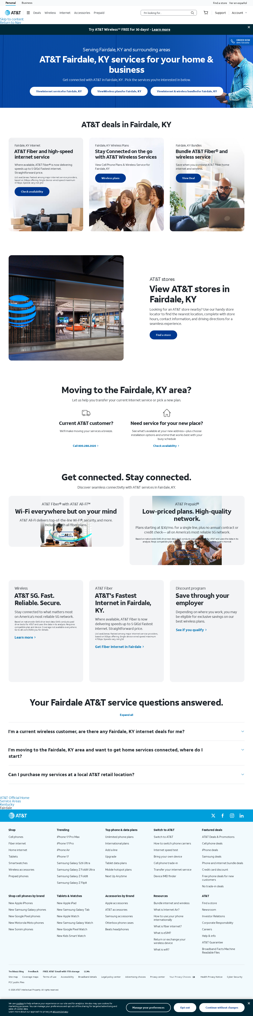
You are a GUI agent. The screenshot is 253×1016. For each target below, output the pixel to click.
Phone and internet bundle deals (222, 863)
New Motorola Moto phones (26, 923)
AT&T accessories (116, 909)
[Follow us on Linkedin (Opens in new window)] (241, 815)
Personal (11, 2)
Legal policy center (111, 976)
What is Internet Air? (166, 909)
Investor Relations (213, 916)
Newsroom (209, 909)
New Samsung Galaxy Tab (73, 909)
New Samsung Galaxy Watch (75, 923)
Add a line (111, 850)
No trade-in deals (213, 886)
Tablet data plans (116, 863)
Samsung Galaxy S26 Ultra (73, 863)
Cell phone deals (212, 843)
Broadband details (87, 976)
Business (27, 2)
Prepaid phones (18, 876)
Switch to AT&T (163, 837)
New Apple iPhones (21, 903)
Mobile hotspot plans (118, 869)
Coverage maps (30, 976)
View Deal (188, 178)
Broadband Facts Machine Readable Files (218, 950)
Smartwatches (18, 863)
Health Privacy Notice (211, 976)
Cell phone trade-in (166, 863)
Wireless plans (119, 91)
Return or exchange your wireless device (170, 941)
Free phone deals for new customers (218, 877)
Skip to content (12, 19)
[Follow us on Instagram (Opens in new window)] (232, 815)
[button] (28, 12)
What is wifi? (161, 949)
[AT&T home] (13, 12)
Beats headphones (117, 929)
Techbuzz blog (16, 971)
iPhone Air (63, 850)
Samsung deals (211, 856)
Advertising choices (135, 976)
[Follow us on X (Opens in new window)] (213, 815)
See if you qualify (190, 629)
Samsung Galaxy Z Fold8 (72, 876)
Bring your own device (168, 856)
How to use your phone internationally (168, 918)
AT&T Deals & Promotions (218, 837)
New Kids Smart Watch (71, 936)
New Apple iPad (66, 903)
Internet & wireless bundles (187, 91)
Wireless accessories (21, 869)
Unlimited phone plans (119, 837)
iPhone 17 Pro (65, 843)
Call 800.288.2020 (84, 446)
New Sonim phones (21, 929)
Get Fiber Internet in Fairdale (118, 646)
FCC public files (16, 982)
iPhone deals (210, 850)
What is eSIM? (162, 933)
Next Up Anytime (116, 876)
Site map (13, 976)
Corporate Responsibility (217, 923)
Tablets (13, 856)
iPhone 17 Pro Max (68, 837)
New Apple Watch (68, 916)
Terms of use (49, 976)
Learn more (161, 29)
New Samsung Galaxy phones (27, 909)
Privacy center (157, 976)
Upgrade (110, 856)
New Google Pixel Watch (72, 929)
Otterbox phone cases (119, 923)
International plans (117, 843)
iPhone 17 (63, 856)
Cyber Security (234, 976)
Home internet (18, 850)
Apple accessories (116, 903)
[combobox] (166, 12)
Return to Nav (10, 22)
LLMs (87, 971)
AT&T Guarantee (212, 942)
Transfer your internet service (172, 869)
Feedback (33, 971)
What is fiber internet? (168, 926)
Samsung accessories (119, 916)
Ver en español (238, 3)
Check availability (32, 191)
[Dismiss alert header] (249, 27)
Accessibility (67, 976)
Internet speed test (166, 850)
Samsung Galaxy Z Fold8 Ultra (76, 869)
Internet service (59, 91)
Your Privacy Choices (180, 976)
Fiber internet (17, 843)
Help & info (209, 936)
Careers (207, 929)
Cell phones (16, 837)
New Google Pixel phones (24, 916)
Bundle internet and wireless (172, 903)
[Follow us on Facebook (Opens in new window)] (222, 815)
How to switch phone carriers (172, 843)
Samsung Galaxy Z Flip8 (72, 882)
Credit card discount (215, 869)
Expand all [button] (126, 714)
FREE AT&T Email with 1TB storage (61, 971)
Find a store (220, 3)
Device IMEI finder (165, 876)
